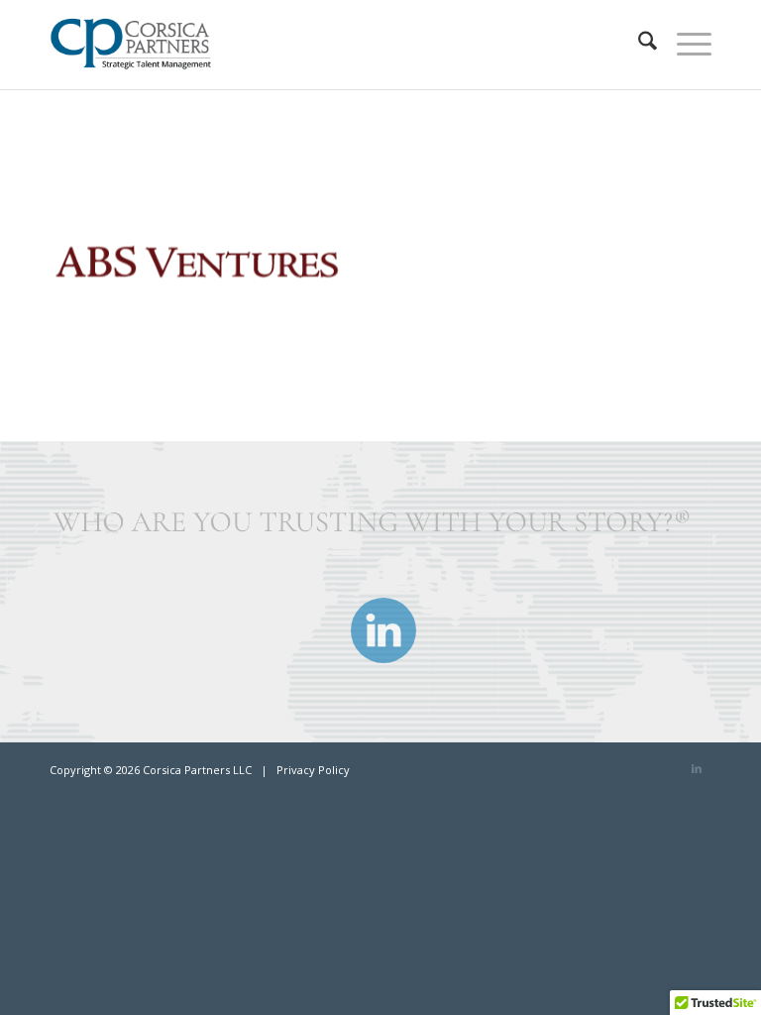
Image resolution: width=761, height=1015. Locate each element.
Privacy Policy (313, 769)
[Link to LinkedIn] (696, 768)
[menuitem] (637, 44)
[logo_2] (138, 44)
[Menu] (684, 44)
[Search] (637, 44)
